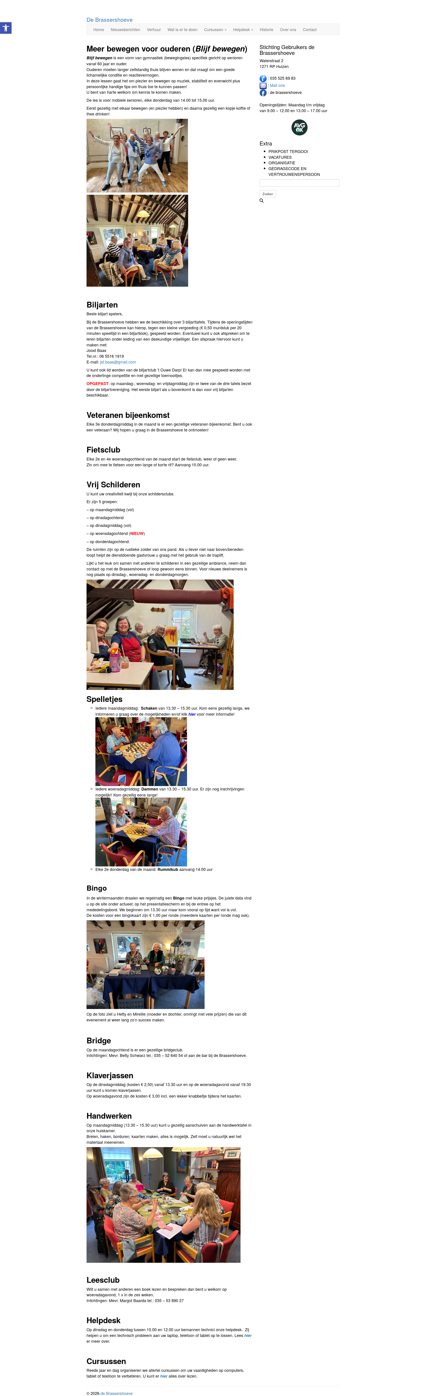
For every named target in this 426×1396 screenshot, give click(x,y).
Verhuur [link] (154, 29)
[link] (6, 28)
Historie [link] (266, 29)
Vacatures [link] (280, 157)
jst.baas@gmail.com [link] (118, 362)
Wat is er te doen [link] (182, 29)
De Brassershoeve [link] (110, 19)
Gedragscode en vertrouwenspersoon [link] (294, 171)
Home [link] (98, 29)
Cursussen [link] (214, 29)
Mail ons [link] (277, 85)
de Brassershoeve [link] (117, 1393)
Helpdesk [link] (242, 29)
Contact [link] (310, 29)
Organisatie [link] (281, 162)
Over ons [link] (288, 29)
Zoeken (267, 194)
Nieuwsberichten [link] (125, 29)
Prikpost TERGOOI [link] (288, 151)
